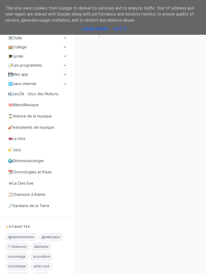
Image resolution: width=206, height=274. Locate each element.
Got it (120, 29)
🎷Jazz (14, 149)
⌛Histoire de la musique (30, 116)
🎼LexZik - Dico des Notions (33, 94)
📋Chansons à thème (26, 194)
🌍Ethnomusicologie (26, 160)
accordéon (41, 256)
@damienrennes (21, 237)
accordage (16, 256)
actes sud (41, 266)
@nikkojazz (51, 237)
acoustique (17, 266)
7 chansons (17, 247)
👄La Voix (16, 138)
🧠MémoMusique (23, 104)
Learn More (94, 29)
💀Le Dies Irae (21, 183)
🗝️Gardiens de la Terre (28, 205)
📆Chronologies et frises (30, 172)
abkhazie (41, 247)
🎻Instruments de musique (31, 127)
